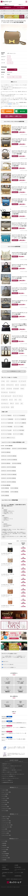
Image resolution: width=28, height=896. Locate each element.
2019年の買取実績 (5, 495)
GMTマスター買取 (6, 816)
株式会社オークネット (7, 763)
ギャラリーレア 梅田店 (18, 426)
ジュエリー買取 (6, 847)
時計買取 (4, 845)
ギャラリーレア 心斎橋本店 (20, 422)
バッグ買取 (12, 13)
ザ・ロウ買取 (5, 810)
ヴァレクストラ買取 (7, 808)
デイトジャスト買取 (7, 831)
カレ (22, 403)
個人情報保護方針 (5, 869)
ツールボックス (4, 399)
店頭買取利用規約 (18, 875)
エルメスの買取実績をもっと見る (14, 371)
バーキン (3, 381)
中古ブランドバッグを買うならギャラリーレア (12, 765)
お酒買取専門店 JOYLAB (8, 782)
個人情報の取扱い (18, 867)
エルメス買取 (12, 10)
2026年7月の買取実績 (5, 448)
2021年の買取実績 (5, 491)
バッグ (9, 56)
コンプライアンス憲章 (19, 872)
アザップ (12, 403)
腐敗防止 (4, 875)
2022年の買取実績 (14, 488)
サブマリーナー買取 (7, 820)
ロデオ (12, 407)
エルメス (9, 59)
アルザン (22, 388)
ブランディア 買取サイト (8, 780)
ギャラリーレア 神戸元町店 (18, 430)
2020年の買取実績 (14, 491)
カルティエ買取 (6, 798)
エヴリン (3, 384)
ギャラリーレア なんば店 (6, 430)
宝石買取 (4, 859)
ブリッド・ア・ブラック (18, 396)
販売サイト (21, 4)
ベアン (15, 399)
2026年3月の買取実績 (5, 452)
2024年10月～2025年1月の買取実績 (8, 474)
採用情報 (4, 867)
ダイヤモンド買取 (6, 857)
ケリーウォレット (4, 403)
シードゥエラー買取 (7, 822)
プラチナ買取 (5, 855)
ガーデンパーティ (10, 384)
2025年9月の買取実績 (5, 463)
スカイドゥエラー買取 (7, 827)
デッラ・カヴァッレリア (6, 396)
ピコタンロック (14, 381)
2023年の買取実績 (5, 488)
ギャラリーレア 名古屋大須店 (7, 422)
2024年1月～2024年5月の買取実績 (8, 481)
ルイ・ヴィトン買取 (7, 792)
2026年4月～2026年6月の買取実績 (19, 448)
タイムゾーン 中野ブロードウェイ (8, 437)
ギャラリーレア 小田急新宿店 (7, 419)
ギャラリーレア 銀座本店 (6, 415)
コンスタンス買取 (18, 10)
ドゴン (20, 399)
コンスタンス (10, 62)
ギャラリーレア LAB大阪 (6, 434)
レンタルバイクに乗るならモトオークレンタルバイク (13, 774)
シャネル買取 (5, 794)
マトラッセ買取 (6, 833)
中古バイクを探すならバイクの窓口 (10, 772)
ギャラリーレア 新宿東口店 (20, 419)
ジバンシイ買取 (6, 806)
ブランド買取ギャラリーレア (5, 10)
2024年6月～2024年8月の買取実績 (8, 478)
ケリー (7, 381)
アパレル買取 (5, 849)
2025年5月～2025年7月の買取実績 (8, 467)
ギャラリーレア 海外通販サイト (9, 776)
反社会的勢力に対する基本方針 (7, 873)
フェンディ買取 (6, 802)
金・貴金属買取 (6, 853)
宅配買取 (10, 103)
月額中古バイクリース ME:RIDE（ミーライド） (12, 770)
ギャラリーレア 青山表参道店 (19, 415)
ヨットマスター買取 (7, 835)
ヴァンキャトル (4, 392)
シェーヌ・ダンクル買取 (8, 824)
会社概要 (16, 865)
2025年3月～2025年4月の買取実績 (8, 470)
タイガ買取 (5, 829)
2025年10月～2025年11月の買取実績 (9, 459)
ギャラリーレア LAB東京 (12, 69)
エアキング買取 (6, 818)
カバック (11, 399)
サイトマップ (4, 865)
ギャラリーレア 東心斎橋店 (6, 426)
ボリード (17, 384)
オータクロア (16, 388)
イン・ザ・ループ (22, 381)
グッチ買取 (5, 796)
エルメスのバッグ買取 (18, 13)
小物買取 (4, 851)
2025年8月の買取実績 (16, 463)
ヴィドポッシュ (12, 392)
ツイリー (17, 403)
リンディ (3, 388)
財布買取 (4, 843)
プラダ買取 (5, 800)
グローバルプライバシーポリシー (20, 870)
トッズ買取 (5, 804)
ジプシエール (9, 388)
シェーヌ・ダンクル (5, 407)
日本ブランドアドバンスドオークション (11, 778)
